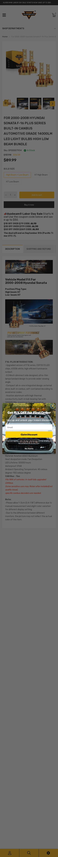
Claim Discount (29, 434)
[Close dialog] (53, 406)
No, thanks (29, 448)
